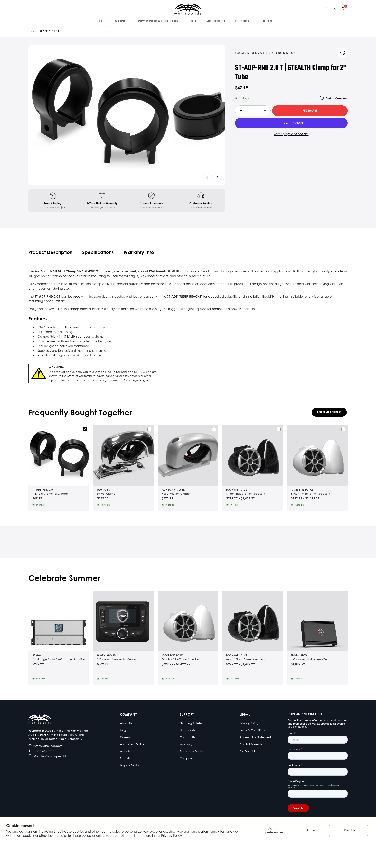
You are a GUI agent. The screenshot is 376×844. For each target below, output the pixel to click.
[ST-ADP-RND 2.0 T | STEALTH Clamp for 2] (58, 455)
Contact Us (187, 737)
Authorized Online (132, 744)
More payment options (291, 134)
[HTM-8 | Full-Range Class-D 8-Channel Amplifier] (58, 621)
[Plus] (265, 110)
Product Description (50, 252)
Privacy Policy (171, 836)
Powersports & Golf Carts (158, 21)
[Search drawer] (326, 8)
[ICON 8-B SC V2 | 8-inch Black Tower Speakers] (252, 455)
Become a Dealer (192, 751)
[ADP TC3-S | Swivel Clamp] (123, 455)
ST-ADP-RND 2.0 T (49, 31)
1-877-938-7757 (43, 751)
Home (31, 31)
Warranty (186, 744)
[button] (188, 644)
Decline (349, 830)
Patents (125, 758)
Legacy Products (131, 765)
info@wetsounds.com (47, 745)
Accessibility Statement (255, 737)
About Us (126, 723)
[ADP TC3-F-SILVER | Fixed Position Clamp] (188, 455)
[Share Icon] (342, 53)
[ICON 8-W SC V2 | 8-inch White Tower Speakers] (317, 455)
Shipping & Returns (192, 723)
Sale (102, 21)
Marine (120, 21)
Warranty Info (139, 252)
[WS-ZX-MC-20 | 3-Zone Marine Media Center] (123, 621)
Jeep (194, 21)
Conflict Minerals (251, 744)
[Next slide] (217, 177)
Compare (186, 758)
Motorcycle (215, 21)
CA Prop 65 (247, 751)
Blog (123, 730)
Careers (125, 737)
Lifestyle (268, 21)
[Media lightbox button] (98, 115)
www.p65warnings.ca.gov (130, 380)
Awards (125, 751)
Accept (312, 830)
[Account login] (334, 8)
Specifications (98, 252)
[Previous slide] (207, 177)
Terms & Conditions (252, 730)
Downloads (187, 730)
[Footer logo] (40, 718)
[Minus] (240, 110)
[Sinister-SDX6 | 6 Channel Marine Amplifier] (317, 621)
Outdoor (242, 21)
